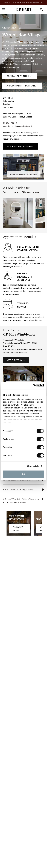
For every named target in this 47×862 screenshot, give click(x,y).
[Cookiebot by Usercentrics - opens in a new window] (33, 385)
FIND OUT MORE (18, 528)
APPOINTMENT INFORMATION (22, 85)
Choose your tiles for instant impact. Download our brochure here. (23, 2)
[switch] (40, 439)
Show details (33, 466)
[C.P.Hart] (23, 9)
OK (23, 474)
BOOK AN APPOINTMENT (20, 76)
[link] (23, 167)
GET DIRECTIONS (16, 360)
